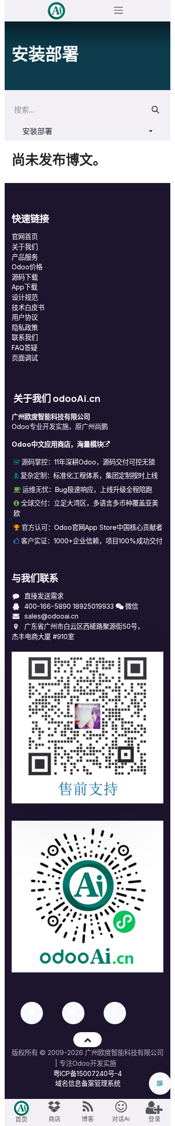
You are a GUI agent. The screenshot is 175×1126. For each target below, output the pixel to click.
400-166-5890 (47, 606)
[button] (87, 130)
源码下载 (25, 277)
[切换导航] (118, 10)
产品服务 (25, 257)
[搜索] (155, 109)
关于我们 (25, 247)
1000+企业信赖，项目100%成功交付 (108, 541)
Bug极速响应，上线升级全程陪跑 (103, 489)
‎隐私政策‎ (25, 327)
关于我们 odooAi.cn (57, 398)
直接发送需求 (43, 596)
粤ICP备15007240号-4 (87, 1073)
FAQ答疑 (24, 348)
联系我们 (25, 337)
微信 (130, 606)
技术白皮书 (28, 307)
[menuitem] (21, 1112)
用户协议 (25, 317)
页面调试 (25, 358)
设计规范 (25, 297)
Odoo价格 (27, 267)
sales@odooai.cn (51, 616)
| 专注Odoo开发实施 (85, 1063)
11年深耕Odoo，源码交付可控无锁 (104, 462)
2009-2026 (65, 1052)
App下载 (24, 287)
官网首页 (25, 236)
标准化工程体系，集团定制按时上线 (105, 475)
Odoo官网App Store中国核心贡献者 (108, 527)
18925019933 (93, 606)
